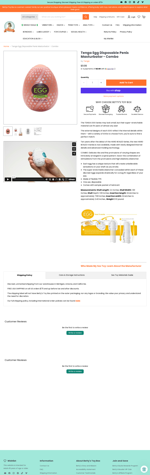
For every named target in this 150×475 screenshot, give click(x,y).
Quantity (85, 77)
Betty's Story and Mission (86, 466)
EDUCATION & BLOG (32, 38)
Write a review (75, 332)
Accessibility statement (86, 469)
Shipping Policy (24, 275)
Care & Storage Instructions (72, 275)
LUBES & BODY (43, 31)
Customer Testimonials (85, 473)
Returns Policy (110, 31)
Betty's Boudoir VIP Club (122, 469)
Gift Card (120, 17)
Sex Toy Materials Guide (122, 275)
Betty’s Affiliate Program (122, 473)
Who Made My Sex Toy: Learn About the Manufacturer (111, 266)
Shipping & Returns (107, 17)
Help (95, 17)
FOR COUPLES (60, 31)
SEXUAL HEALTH (78, 31)
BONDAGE (27, 31)
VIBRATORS (47, 25)
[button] (113, 69)
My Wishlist (108, 38)
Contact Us (107, 25)
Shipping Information (132, 25)
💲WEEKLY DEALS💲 (29, 25)
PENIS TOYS (73, 25)
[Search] (86, 17)
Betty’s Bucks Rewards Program (125, 466)
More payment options (114, 96)
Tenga (86, 61)
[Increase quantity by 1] (101, 82)
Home (6, 46)
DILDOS (60, 25)
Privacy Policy (126, 31)
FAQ (117, 25)
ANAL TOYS (88, 25)
